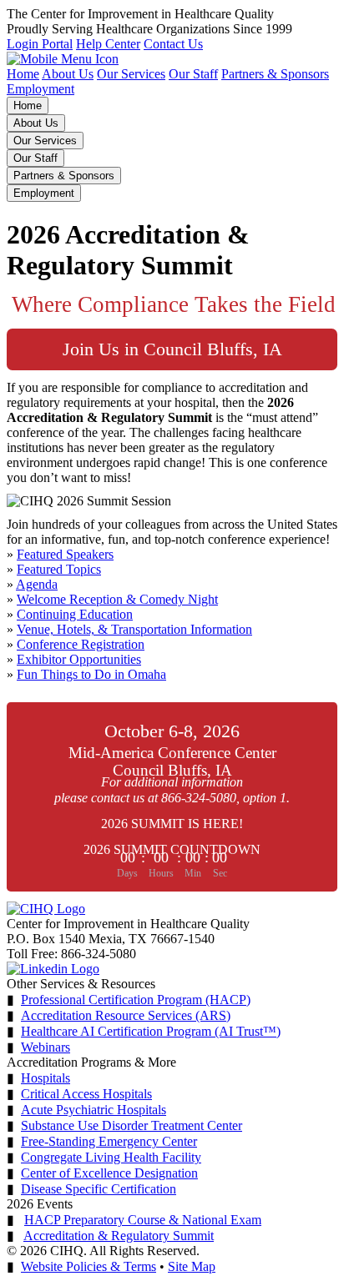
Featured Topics (59, 569)
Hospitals (45, 1078)
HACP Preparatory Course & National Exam (142, 1220)
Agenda (37, 584)
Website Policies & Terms (88, 1266)
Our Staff (193, 74)
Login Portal (40, 44)
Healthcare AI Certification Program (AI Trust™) (151, 1031)
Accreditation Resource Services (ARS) (125, 1015)
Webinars (45, 1047)
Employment (40, 89)
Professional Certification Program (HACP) (135, 999)
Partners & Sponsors (275, 74)
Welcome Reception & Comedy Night (117, 599)
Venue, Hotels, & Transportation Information (134, 629)
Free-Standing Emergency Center (109, 1141)
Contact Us (173, 44)
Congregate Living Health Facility (111, 1157)
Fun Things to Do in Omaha (91, 674)
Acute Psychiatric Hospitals (93, 1110)
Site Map (191, 1266)
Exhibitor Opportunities (79, 659)
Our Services (131, 74)
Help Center (108, 44)
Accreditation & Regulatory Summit (118, 1235)
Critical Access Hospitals (86, 1094)
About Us (68, 74)
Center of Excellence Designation (109, 1173)
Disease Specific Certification (98, 1189)
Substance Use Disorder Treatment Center (131, 1125)
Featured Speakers (65, 554)
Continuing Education (75, 614)
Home (23, 74)
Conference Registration (80, 644)
